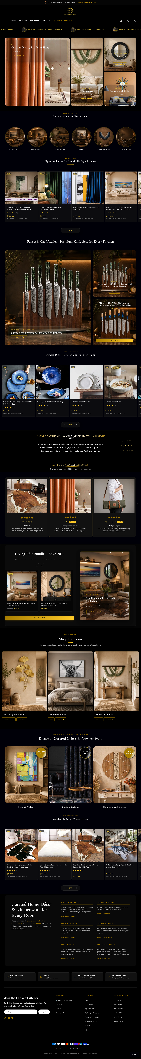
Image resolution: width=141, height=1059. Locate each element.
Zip (86, 1030)
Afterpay (88, 1025)
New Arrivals (118, 1009)
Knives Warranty (91, 1021)
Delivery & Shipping (92, 1013)
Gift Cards (117, 1000)
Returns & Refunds (92, 1017)
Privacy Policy (48, 1053)
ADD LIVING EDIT (39, 617)
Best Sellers (118, 1004)
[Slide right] (77, 230)
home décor (31, 921)
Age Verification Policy (74, 1053)
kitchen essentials (34, 923)
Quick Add (114, 340)
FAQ (86, 1000)
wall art (40, 921)
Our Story (59, 1004)
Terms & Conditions (60, 1053)
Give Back (59, 1009)
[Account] (128, 21)
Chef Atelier (118, 1017)
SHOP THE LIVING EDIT (95, 611)
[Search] (121, 21)
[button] (3, 505)
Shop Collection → (68, 916)
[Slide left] (64, 230)
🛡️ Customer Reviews (64, 1000)
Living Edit (118, 1013)
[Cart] (134, 21)
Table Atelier (118, 1021)
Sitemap (94, 1053)
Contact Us (89, 1004)
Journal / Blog (61, 1013)
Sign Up (44, 1012)
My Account (89, 1009)
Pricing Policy (86, 1053)
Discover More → (19, 337)
